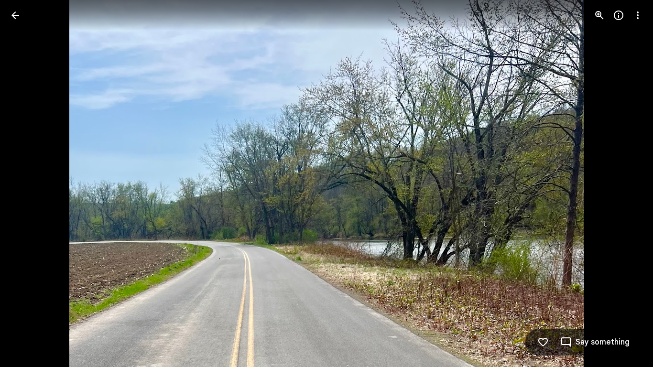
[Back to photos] (15, 15)
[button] (26, 183)
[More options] (637, 15)
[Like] (543, 342)
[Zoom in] (599, 15)
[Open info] (618, 15)
